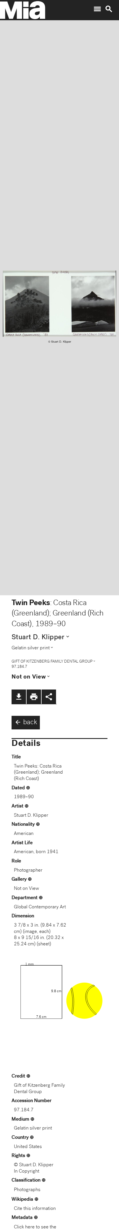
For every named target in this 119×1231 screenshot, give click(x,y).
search (109, 9)
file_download (18, 696)
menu (97, 9)
